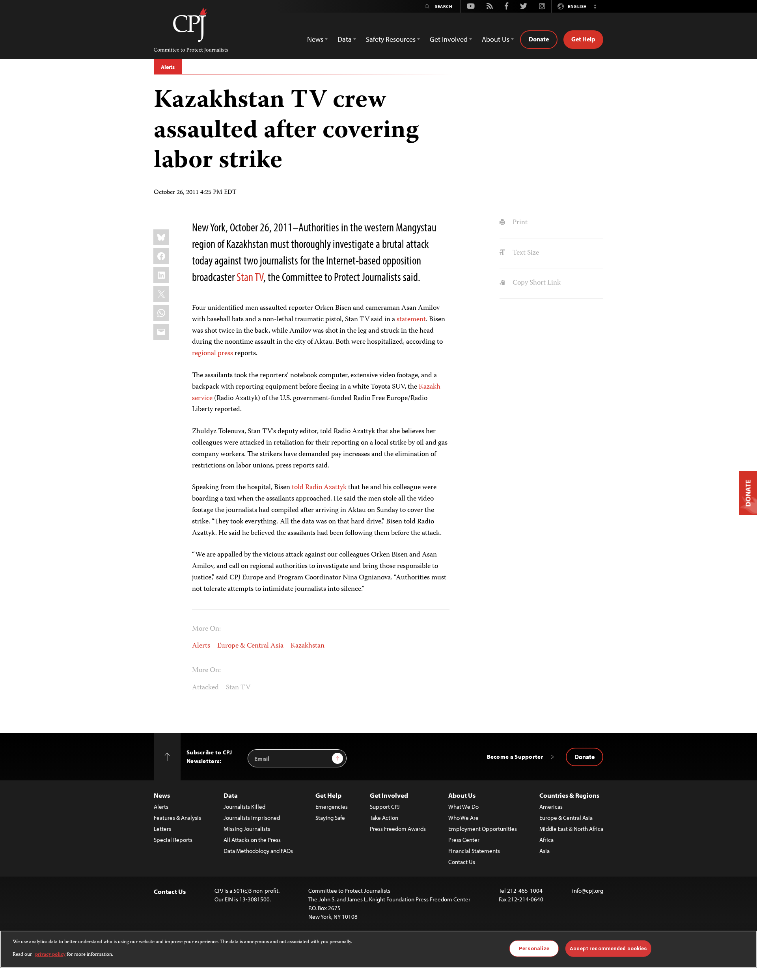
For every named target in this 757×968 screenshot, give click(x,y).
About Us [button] (495, 39)
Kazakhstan (307, 646)
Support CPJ (385, 806)
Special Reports (173, 839)
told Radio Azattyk (319, 487)
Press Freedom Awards (398, 828)
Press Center (463, 839)
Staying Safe (330, 817)
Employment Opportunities (482, 828)
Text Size (525, 253)
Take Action (384, 817)
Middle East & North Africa (571, 828)
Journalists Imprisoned (252, 817)
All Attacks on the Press (252, 839)
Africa (546, 839)
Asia (544, 850)
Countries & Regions (569, 795)
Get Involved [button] (449, 39)
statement (411, 320)
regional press (212, 353)
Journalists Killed (244, 806)
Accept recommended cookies (608, 948)
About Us (461, 795)
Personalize (534, 948)
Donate (539, 39)
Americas (551, 806)
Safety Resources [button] (391, 39)
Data (231, 795)
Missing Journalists (247, 828)
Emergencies (331, 806)
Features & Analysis (177, 817)
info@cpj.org (587, 890)
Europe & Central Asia (250, 646)
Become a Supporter (515, 756)
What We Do (463, 806)
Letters (162, 828)
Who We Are (463, 817)
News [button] (315, 39)
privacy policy (50, 955)
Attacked (205, 688)
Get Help (583, 39)
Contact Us (461, 862)
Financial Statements (474, 850)
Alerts (168, 67)
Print (519, 223)
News (162, 795)
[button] (595, 6)
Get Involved (389, 795)
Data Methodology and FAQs (258, 850)
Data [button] (344, 39)
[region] (378, 949)
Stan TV (250, 276)
